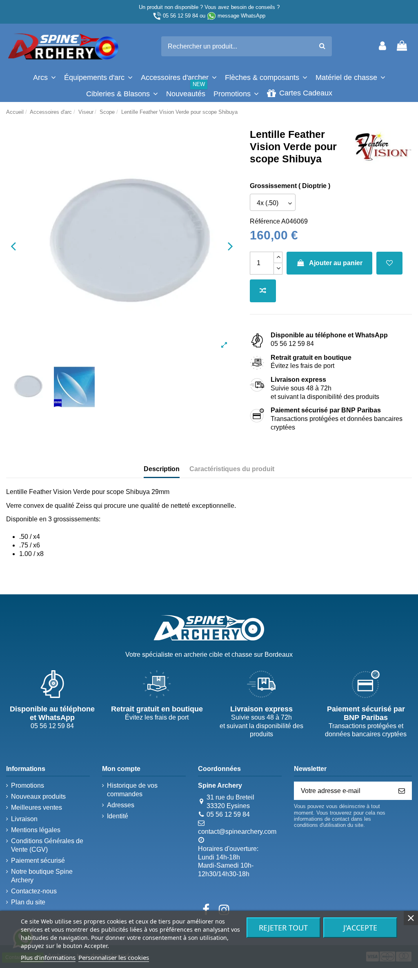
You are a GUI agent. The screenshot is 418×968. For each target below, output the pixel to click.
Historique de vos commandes (132, 789)
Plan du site (28, 902)
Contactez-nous (34, 891)
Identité (117, 816)
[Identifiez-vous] (382, 46)
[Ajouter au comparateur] (263, 290)
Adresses (120, 805)
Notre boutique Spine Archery (42, 876)
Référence (265, 221)
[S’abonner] (401, 791)
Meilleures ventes (36, 807)
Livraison (24, 818)
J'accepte (360, 928)
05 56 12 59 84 (180, 16)
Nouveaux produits (38, 796)
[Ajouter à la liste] (389, 263)
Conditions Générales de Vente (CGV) (47, 845)
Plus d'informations (48, 957)
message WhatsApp (241, 16)
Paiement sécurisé (38, 860)
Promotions (27, 785)
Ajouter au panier (335, 262)
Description (162, 468)
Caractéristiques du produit (231, 468)
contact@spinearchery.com (237, 831)
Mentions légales (35, 829)
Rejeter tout (283, 928)
